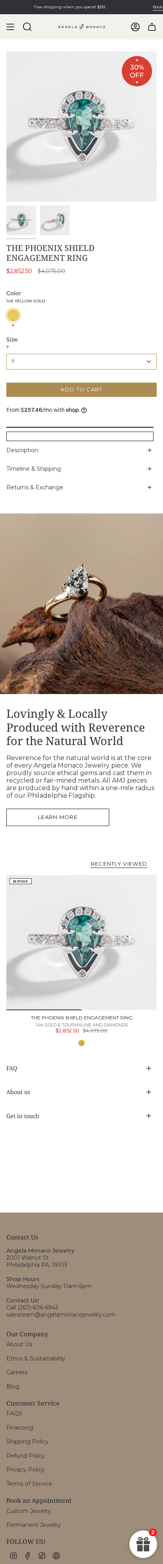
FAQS (14, 1413)
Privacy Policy (25, 1469)
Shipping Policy (27, 1441)
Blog (12, 1386)
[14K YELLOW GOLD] (81, 1043)
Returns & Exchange (34, 487)
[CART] (152, 27)
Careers (16, 1372)
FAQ (11, 1068)
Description (22, 450)
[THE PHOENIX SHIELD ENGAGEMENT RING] (81, 942)
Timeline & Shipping (33, 468)
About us (18, 1092)
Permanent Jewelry (33, 1524)
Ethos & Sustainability (35, 1358)
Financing (19, 1427)
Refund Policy (25, 1455)
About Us (19, 1344)
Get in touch (22, 1116)
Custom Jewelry (28, 1511)
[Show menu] (10, 27)
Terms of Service (29, 1483)
